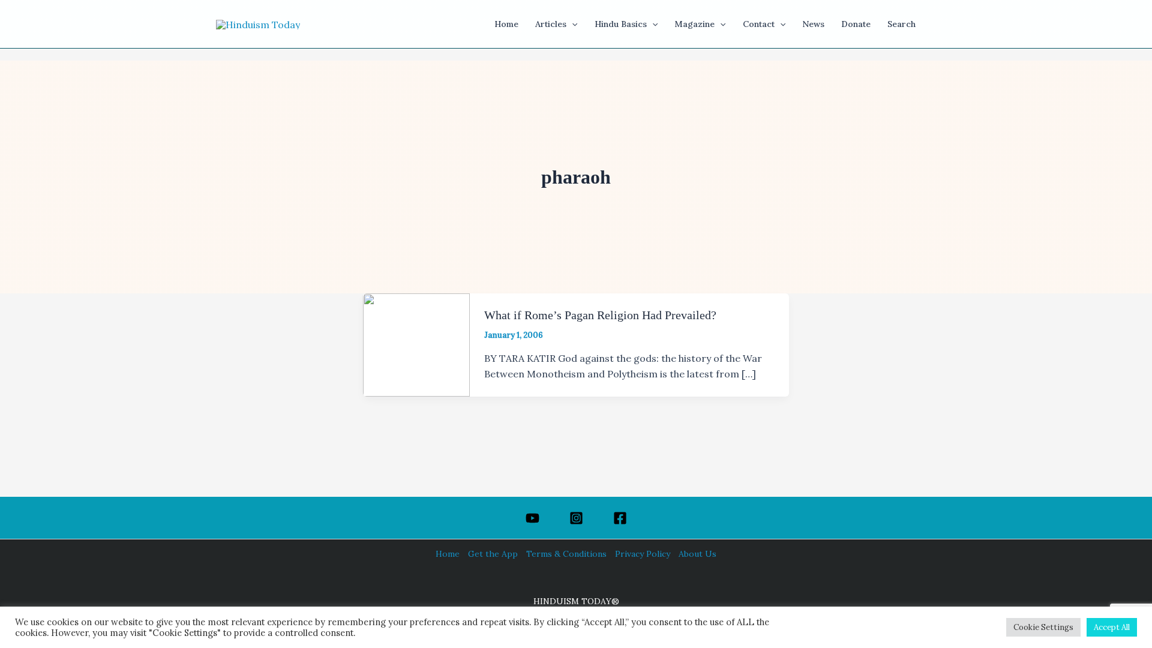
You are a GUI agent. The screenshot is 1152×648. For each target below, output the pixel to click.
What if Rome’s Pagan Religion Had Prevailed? (600, 315)
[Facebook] (620, 518)
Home (448, 553)
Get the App (493, 553)
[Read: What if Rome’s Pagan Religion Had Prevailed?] (416, 344)
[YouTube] (532, 518)
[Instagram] (576, 518)
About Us (697, 553)
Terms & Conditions (566, 553)
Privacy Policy (642, 553)
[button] (571, 24)
